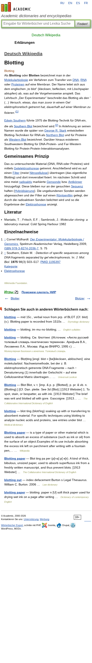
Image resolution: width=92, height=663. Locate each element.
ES (78, 3)
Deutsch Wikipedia (46, 35)
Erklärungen (25, 42)
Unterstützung (31, 519)
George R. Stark (55, 130)
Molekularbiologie (16, 80)
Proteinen (17, 84)
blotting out (13, 480)
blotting (10, 317)
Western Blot (17, 139)
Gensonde (54, 182)
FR (86, 3)
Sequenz (77, 186)
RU (62, 3)
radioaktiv (25, 182)
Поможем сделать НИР (39, 292)
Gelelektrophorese (26, 168)
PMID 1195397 (50, 262)
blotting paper (14, 492)
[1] (17, 111)
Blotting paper (14, 432)
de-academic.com (16, 7)
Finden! (82, 24)
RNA (83, 80)
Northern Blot (55, 135)
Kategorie (10, 266)
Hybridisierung (24, 191)
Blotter (15, 298)
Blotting (10, 359)
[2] (56, 125)
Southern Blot (23, 126)
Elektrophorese (36, 204)
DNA (76, 80)
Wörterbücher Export (12, 525)
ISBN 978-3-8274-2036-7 (21, 248)
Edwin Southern (15, 120)
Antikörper (75, 182)
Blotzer (80, 298)
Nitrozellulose (39, 172)
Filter (16, 172)
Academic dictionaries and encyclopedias (36, 16)
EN (70, 3)
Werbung (44, 519)
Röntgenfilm (64, 195)
